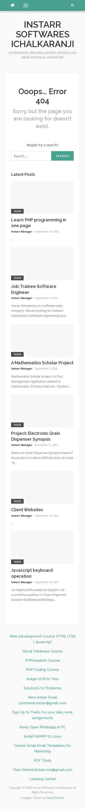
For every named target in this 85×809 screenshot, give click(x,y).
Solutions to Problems (42, 688)
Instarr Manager (21, 231)
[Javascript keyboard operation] (42, 547)
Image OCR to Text (42, 679)
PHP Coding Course (42, 670)
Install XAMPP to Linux (42, 736)
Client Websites (27, 509)
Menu (23, 5)
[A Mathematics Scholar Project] (42, 340)
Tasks (17, 211)
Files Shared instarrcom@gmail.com (42, 770)
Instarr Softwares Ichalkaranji (42, 34)
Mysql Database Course (42, 651)
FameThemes (55, 798)
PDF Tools (42, 760)
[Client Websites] (42, 486)
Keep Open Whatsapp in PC (42, 727)
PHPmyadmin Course (42, 660)
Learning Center (42, 779)
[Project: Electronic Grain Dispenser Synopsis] (42, 410)
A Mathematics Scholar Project (42, 362)
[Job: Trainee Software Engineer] (42, 263)
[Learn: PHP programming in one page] (42, 197)
